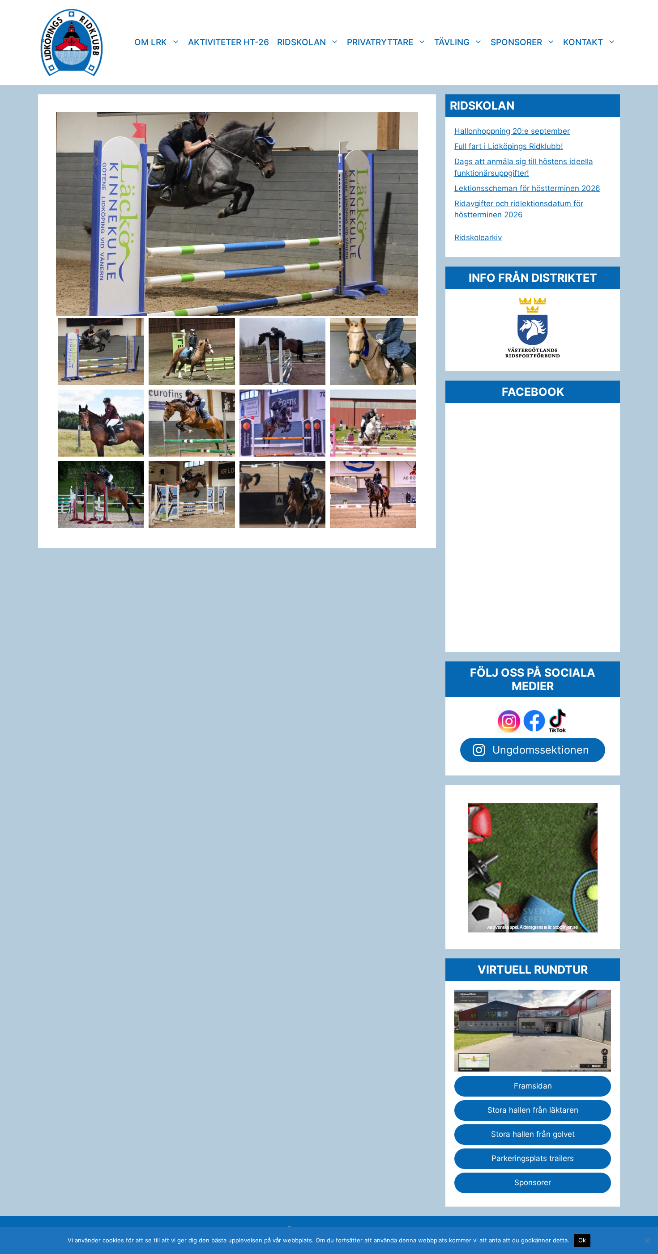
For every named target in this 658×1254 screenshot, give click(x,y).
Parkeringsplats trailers (532, 1158)
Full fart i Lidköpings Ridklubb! (508, 146)
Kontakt (583, 42)
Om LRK (150, 42)
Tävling (452, 42)
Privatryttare (380, 42)
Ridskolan (301, 42)
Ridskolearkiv (478, 237)
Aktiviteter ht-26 (228, 42)
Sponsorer (516, 42)
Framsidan (533, 1085)
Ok (582, 1240)
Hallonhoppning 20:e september (512, 131)
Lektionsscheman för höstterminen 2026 (527, 188)
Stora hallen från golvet (533, 1134)
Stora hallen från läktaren (532, 1110)
